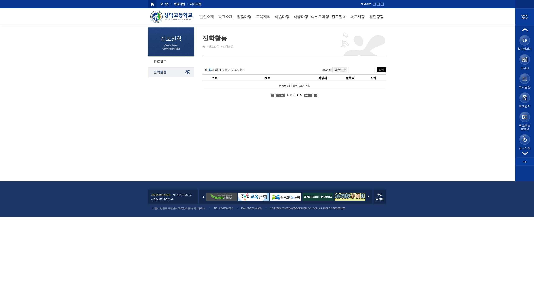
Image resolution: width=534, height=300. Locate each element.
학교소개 (225, 17)
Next (368, 197)
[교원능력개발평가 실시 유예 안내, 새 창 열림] (350, 199)
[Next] (368, 197)
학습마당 (282, 17)
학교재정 (357, 17)
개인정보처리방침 (160, 194)
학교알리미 (380, 197)
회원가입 (179, 4)
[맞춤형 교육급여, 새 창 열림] (253, 199)
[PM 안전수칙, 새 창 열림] (317, 199)
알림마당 (244, 17)
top (525, 162)
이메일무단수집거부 (162, 199)
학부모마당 (320, 17)
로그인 (164, 4)
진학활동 (228, 46)
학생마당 (301, 17)
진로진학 (338, 17)
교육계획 (263, 17)
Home (203, 46)
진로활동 (160, 61)
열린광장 (376, 17)
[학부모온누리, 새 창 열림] (285, 199)
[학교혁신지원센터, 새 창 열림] (221, 199)
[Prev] (203, 197)
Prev (203, 197)
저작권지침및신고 (182, 194)
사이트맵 (195, 4)
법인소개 (206, 17)
